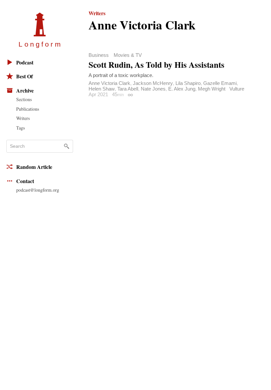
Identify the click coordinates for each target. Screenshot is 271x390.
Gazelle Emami (220, 83)
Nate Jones (153, 89)
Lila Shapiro (188, 83)
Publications (27, 109)
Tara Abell (127, 89)
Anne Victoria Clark (109, 83)
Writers (23, 118)
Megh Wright (211, 89)
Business (99, 55)
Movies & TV (128, 55)
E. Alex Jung (181, 89)
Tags (20, 128)
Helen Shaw (102, 89)
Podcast (24, 62)
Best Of (24, 76)
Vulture (236, 89)
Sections (24, 99)
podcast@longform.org (37, 190)
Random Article (34, 167)
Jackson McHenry (153, 83)
